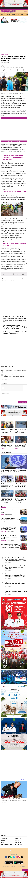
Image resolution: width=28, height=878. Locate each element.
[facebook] (6, 857)
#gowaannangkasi (20, 278)
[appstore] (9, 862)
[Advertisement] (14, 37)
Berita (6, 54)
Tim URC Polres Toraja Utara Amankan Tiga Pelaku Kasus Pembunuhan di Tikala (7, 431)
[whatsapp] (11, 857)
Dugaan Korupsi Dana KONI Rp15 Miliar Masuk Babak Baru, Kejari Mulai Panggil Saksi (15, 583)
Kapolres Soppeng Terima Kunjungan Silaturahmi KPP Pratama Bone (10, 511)
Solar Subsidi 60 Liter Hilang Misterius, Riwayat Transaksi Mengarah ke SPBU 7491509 (20, 432)
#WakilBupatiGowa (15, 281)
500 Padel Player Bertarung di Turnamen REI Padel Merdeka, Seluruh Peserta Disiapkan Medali (20, 501)
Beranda (2, 54)
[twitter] (8, 857)
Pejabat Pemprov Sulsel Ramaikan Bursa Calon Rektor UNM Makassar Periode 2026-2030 (16, 591)
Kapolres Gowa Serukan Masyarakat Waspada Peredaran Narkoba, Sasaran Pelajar (7, 446)
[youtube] (19, 857)
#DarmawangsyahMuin (10, 278)
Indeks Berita (14, 553)
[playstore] (18, 862)
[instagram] (17, 857)
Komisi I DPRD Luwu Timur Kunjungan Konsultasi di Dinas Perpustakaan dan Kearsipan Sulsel (13, 157)
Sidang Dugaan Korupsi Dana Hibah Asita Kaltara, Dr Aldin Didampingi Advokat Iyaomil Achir (15, 567)
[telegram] (14, 857)
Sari (5, 66)
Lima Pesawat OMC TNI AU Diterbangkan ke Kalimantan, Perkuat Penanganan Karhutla (10, 520)
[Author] (2, 66)
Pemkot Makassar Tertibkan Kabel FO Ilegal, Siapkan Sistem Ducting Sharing (7, 485)
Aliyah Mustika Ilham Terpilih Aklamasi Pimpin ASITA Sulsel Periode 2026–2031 (13, 471)
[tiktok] (22, 857)
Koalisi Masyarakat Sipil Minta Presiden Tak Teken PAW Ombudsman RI (15, 332)
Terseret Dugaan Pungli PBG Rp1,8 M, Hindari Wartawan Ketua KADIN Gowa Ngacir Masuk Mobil (21, 446)
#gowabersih (5, 281)
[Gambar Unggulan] (14, 81)
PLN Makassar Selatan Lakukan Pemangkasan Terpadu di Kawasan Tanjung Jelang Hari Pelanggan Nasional (15, 327)
